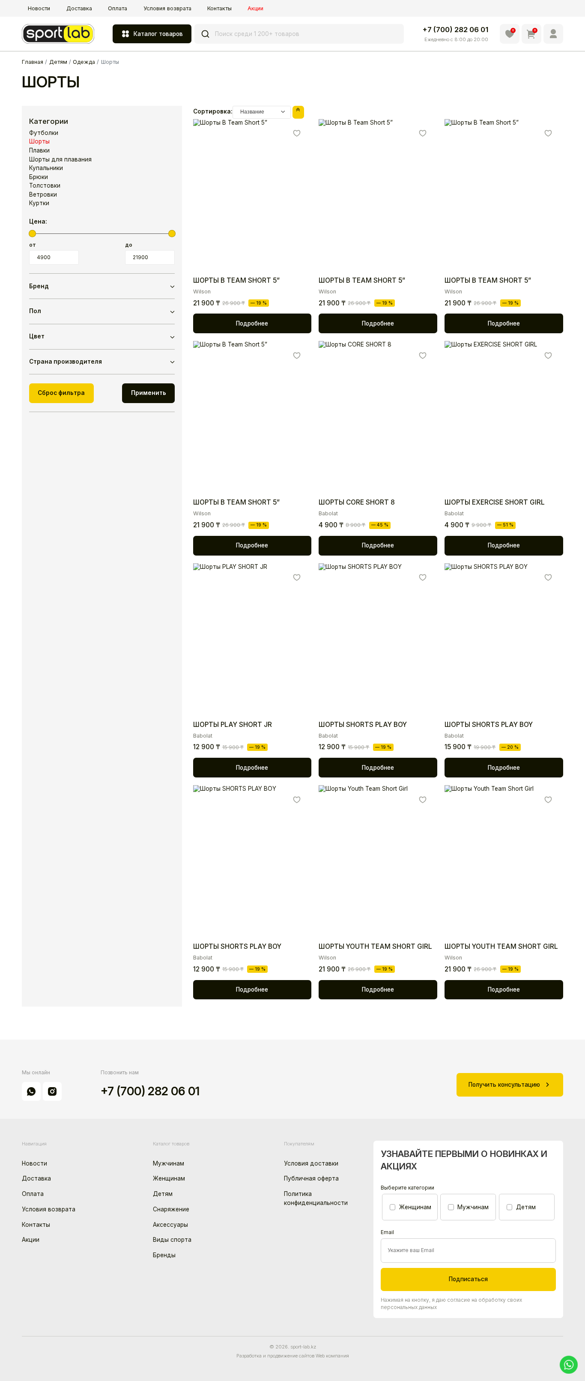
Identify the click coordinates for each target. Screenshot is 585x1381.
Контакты (219, 8)
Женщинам (169, 1178)
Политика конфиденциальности (316, 1198)
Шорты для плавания (60, 159)
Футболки (43, 132)
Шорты (39, 141)
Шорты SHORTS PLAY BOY (363, 724)
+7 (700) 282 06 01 (455, 29)
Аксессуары (170, 1224)
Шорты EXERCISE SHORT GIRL (495, 502)
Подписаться (468, 1279)
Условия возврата (167, 8)
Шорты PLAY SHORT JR (232, 724)
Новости (39, 8)
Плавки (39, 150)
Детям (163, 1193)
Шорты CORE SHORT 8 (357, 502)
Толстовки (44, 185)
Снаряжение (171, 1209)
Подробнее (252, 323)
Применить (148, 392)
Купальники (46, 167)
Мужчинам (168, 1163)
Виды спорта (172, 1239)
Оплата (117, 8)
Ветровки (43, 194)
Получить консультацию (504, 1084)
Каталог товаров (158, 33)
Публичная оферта (311, 1178)
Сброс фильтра (61, 392)
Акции (255, 8)
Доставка (79, 8)
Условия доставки (311, 1163)
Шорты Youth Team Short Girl (375, 946)
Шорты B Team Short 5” (236, 280)
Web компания (332, 1356)
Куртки (39, 203)
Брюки (38, 176)
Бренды (164, 1255)
